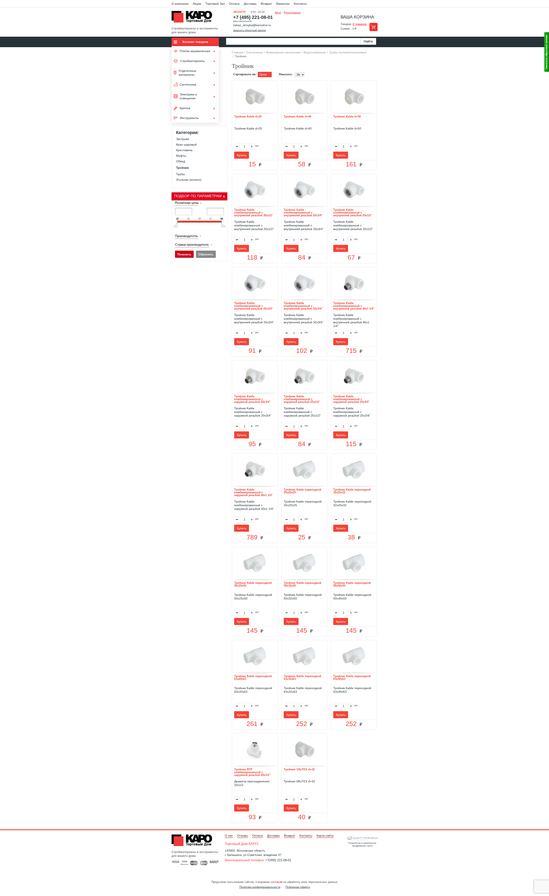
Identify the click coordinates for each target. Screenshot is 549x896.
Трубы (180, 174)
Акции (197, 3)
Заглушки (182, 139)
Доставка (250, 3)
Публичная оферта (297, 887)
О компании (180, 3)
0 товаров (359, 24)
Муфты (181, 155)
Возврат (266, 3)
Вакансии (283, 3)
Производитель (186, 236)
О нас (229, 835)
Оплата (234, 3)
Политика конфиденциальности (259, 887)
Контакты (300, 3)
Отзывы (242, 835)
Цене (263, 74)
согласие (276, 882)
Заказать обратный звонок (249, 30)
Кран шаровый (186, 144)
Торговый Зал (215, 3)
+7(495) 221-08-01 (278, 860)
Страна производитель (192, 244)
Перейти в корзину (373, 27)
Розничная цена (186, 203)
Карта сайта (325, 835)
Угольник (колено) (188, 179)
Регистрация (292, 12)
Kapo (193, 18)
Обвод (180, 161)
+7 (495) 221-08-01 (253, 17)
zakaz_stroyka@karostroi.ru (252, 25)
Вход (278, 12)
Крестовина (184, 150)
